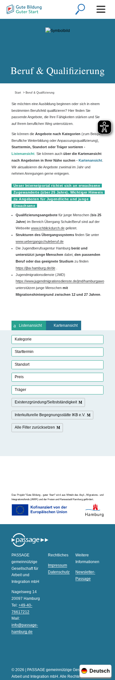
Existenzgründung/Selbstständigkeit (46, 402)
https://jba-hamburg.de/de (35, 268)
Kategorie (23, 339)
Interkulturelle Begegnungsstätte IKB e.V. (50, 415)
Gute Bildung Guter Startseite (24, 10)
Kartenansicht (66, 325)
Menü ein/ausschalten (102, 9)
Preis (19, 377)
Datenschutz (59, 572)
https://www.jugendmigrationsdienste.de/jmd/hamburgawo (60, 281)
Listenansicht (30, 325)
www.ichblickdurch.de (48, 228)
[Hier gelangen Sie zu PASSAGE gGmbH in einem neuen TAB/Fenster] (30, 546)
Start (16, 92)
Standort (22, 364)
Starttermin (24, 352)
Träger (20, 390)
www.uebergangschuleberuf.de (40, 241)
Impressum (57, 565)
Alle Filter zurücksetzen (35, 427)
